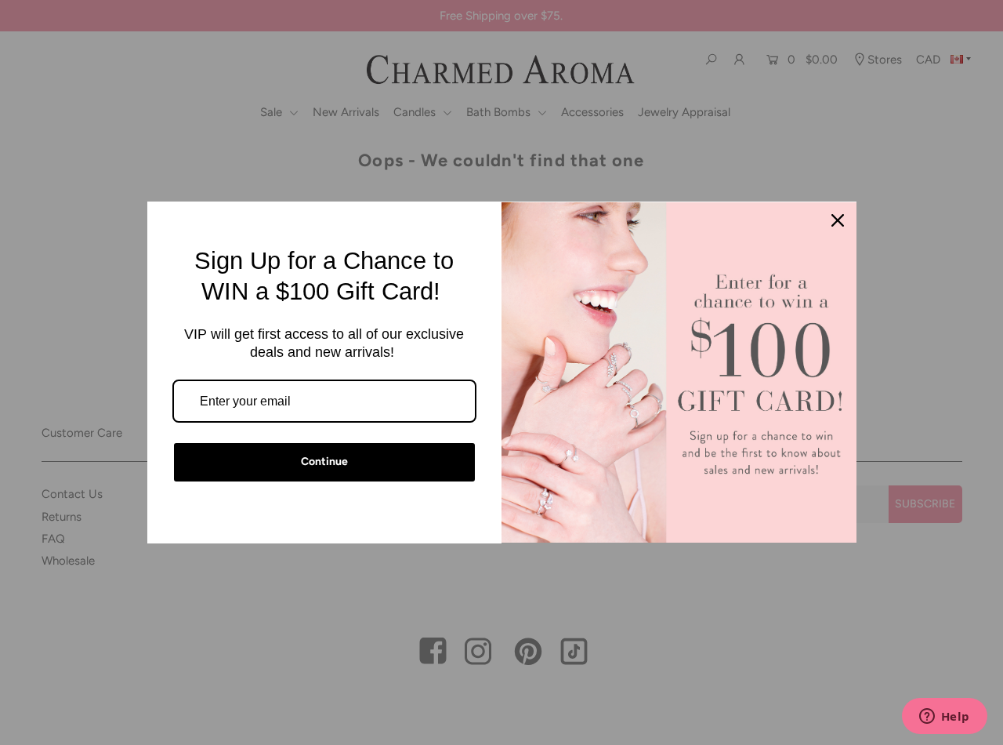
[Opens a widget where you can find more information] (944, 717)
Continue (324, 461)
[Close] (837, 220)
